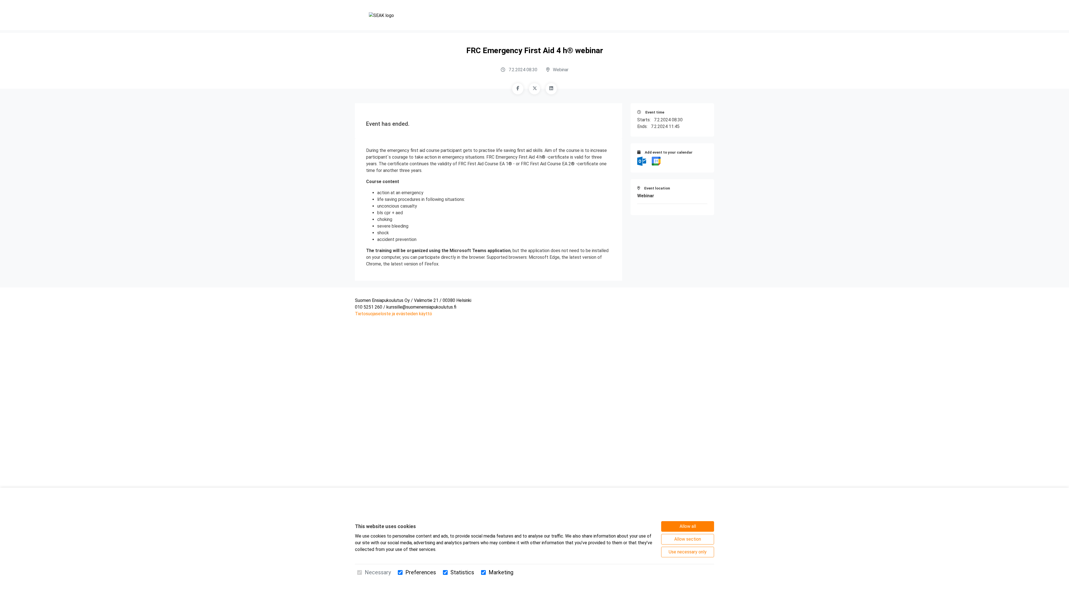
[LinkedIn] (551, 88)
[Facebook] (517, 88)
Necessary (378, 572)
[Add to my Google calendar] (656, 161)
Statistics (462, 572)
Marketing (501, 572)
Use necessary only (688, 552)
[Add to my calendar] (642, 161)
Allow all (688, 526)
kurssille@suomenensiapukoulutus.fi (421, 307)
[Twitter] (534, 88)
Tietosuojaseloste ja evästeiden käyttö (393, 313)
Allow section (687, 539)
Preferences (420, 572)
